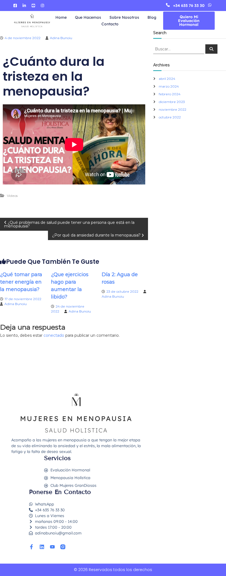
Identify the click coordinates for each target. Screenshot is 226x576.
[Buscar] (211, 49)
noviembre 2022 (172, 109)
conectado (54, 335)
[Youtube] (52, 546)
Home (61, 17)
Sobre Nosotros (124, 17)
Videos (12, 196)
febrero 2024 (170, 94)
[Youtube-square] (33, 5)
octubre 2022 (170, 117)
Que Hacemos (88, 17)
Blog (151, 17)
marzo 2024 (169, 86)
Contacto (110, 23)
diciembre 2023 (172, 102)
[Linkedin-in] (24, 5)
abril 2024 (167, 79)
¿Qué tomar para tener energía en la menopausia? (21, 281)
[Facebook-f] (31, 546)
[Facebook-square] (15, 5)
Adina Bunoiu (61, 38)
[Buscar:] (179, 48)
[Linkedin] (41, 546)
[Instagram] (42, 5)
